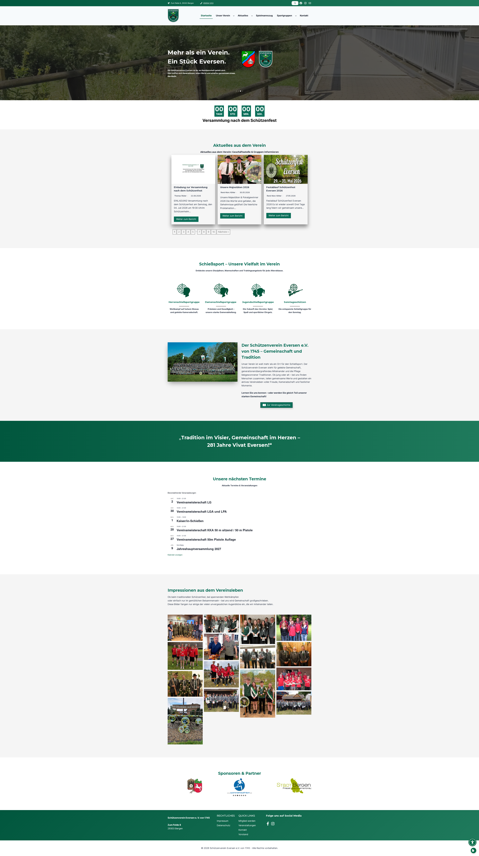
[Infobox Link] (184, 298)
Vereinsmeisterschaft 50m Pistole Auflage (206, 539)
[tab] (233, 795)
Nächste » (223, 232)
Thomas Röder (180, 196)
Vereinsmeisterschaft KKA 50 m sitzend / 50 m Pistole (215, 530)
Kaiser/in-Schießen (190, 521)
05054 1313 (208, 3)
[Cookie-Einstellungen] (474, 851)
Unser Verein (223, 15)
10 (213, 232)
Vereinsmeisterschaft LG (194, 502)
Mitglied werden (247, 821)
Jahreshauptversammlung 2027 (199, 549)
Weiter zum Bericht (186, 219)
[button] (236, 91)
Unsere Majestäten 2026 (234, 187)
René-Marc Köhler (228, 192)
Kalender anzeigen (175, 554)
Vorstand (243, 834)
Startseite (206, 15)
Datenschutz (223, 825)
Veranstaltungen (247, 825)
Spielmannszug (264, 15)
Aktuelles (243, 15)
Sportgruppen (284, 15)
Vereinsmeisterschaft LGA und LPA (202, 511)
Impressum (222, 821)
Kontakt (304, 15)
